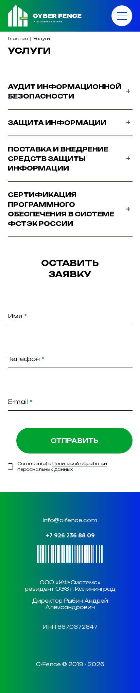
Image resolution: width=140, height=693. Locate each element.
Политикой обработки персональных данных (62, 466)
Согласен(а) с (62, 466)
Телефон (26, 359)
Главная (18, 38)
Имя (17, 316)
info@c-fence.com (70, 520)
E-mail (20, 402)
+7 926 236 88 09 (70, 536)
